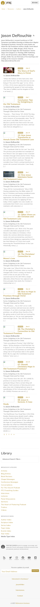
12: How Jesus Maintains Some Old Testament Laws (18, 177)
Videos (4, 510)
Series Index (6, 525)
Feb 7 (27, 97)
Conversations (6, 485)
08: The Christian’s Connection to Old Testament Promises (19, 331)
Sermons (4, 502)
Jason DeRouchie (12, 75)
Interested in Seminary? (20, 579)
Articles (20, 68)
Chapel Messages (8, 479)
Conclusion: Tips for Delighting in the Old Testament (18, 102)
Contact (20, 596)
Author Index (6, 520)
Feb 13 (28, 68)
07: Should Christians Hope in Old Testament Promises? (19, 366)
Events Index (6, 531)
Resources (11, 9)
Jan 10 (28, 132)
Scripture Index (7, 522)
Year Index (5, 534)
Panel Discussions (8, 499)
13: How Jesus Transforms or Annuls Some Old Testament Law (18, 137)
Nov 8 (27, 326)
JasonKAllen (20, 584)
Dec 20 (28, 251)
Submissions (20, 590)
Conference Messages (9, 482)
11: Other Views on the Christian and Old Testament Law (19, 216)
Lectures (4, 496)
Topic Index (5, 528)
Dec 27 (28, 212)
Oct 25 (28, 362)
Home (35, 2)
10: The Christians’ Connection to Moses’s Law (19, 256)
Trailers (4, 507)
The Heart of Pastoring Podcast (13, 505)
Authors (18, 9)
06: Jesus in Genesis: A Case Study (17, 402)
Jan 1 (27, 172)
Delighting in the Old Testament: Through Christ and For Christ (17, 146)
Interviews (5, 493)
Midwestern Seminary (22, 603)
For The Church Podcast (10, 488)
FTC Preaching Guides (9, 490)
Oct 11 (28, 397)
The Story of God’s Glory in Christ (26, 72)
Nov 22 (28, 289)
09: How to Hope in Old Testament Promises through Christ (19, 293)
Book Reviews (6, 476)
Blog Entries (6, 474)
